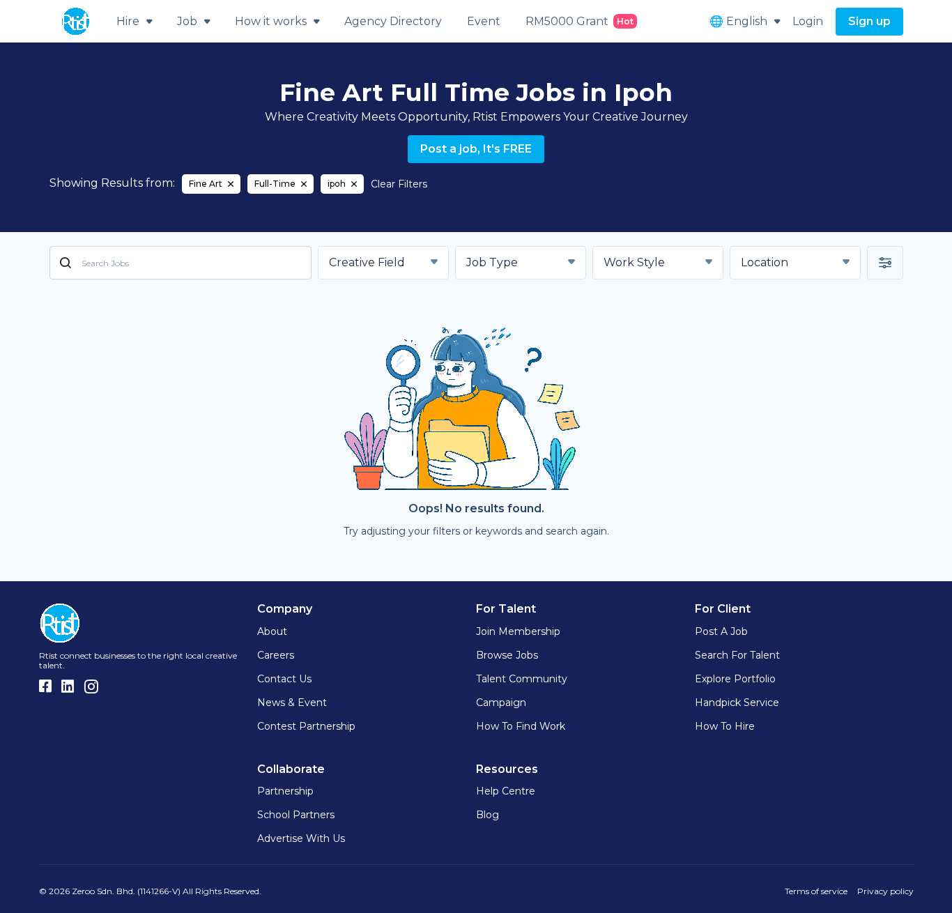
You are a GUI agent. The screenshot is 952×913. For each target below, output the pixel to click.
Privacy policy (885, 891)
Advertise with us (301, 838)
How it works (271, 21)
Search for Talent (737, 655)
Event (483, 21)
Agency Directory (393, 21)
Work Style (634, 262)
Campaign (501, 702)
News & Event (292, 702)
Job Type (492, 262)
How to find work (520, 726)
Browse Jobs (507, 655)
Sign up (869, 21)
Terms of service (816, 891)
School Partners (296, 814)
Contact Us (284, 679)
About (272, 631)
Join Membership (518, 631)
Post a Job (721, 631)
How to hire (725, 726)
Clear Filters (399, 184)
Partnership (285, 791)
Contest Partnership (306, 726)
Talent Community (521, 679)
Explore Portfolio (735, 679)
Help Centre (505, 791)
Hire (127, 21)
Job (187, 21)
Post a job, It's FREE (476, 148)
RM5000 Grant (579, 21)
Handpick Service (737, 702)
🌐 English (738, 21)
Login (807, 21)
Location (764, 262)
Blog (487, 814)
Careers (275, 655)
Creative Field (367, 262)
